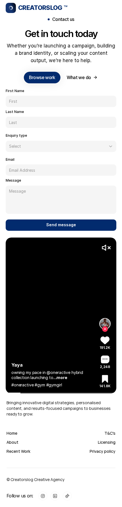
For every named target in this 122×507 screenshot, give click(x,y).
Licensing (106, 442)
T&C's (109, 433)
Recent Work (18, 451)
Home (12, 433)
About (12, 442)
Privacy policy (102, 451)
